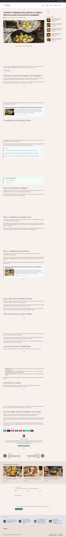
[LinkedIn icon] (21, 446)
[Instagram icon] (24, 446)
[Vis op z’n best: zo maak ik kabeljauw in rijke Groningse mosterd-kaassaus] (48, 20)
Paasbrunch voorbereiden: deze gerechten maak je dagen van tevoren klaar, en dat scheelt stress (23, 267)
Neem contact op (9, 182)
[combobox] (54, 14)
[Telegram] (24, 431)
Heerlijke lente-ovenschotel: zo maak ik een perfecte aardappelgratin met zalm (56, 34)
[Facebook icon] (19, 446)
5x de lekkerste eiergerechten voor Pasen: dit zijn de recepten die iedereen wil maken (12, 478)
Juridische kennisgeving (52, 535)
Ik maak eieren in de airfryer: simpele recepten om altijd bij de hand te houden (56, 39)
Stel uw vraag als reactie (10, 180)
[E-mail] (31, 431)
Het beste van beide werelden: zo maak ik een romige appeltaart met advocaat (56, 24)
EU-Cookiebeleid (60, 535)
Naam (16, 490)
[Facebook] (58, 1)
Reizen (59, 5)
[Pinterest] (12, 431)
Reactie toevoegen (18, 495)
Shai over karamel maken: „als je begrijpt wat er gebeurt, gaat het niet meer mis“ (23, 107)
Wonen (50, 5)
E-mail (28, 490)
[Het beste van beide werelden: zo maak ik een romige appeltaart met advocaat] (48, 25)
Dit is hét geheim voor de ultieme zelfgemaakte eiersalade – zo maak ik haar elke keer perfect (56, 29)
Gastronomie (55, 5)
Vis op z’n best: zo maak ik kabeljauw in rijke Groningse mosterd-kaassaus (56, 19)
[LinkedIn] (16, 431)
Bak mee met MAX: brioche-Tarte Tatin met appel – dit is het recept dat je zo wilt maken (53, 478)
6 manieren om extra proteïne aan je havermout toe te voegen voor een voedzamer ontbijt (32, 478)
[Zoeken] (62, 5)
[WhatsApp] (28, 431)
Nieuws (43, 5)
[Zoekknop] (62, 14)
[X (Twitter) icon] (23, 446)
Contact (46, 5)
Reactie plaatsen (19, 509)
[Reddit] (20, 431)
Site (40, 490)
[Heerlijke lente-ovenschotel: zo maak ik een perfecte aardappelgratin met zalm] (48, 35)
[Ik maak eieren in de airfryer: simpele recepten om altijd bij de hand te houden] (48, 40)
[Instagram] (62, 1)
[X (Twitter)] (60, 1)
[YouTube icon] (28, 446)
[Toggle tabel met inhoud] (12, 71)
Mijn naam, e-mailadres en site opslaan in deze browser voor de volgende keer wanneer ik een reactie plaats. (32, 506)
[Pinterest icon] (26, 446)
